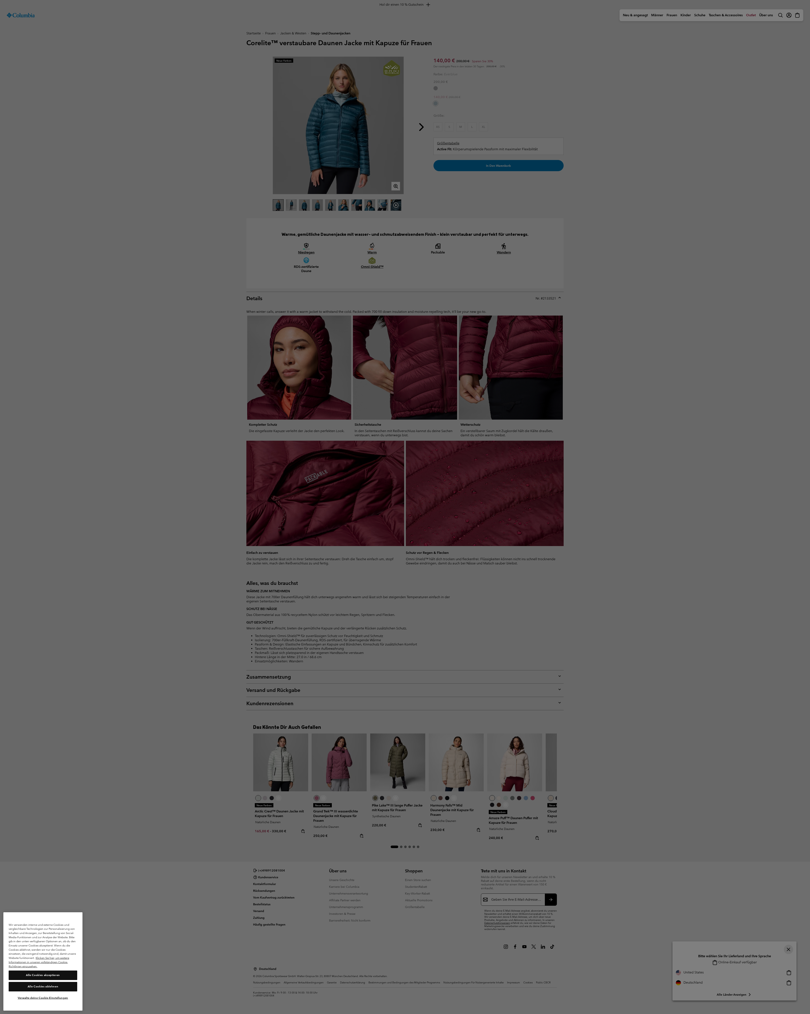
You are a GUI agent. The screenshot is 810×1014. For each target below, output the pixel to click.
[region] (42, 961)
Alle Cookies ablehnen (43, 986)
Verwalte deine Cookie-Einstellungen (43, 997)
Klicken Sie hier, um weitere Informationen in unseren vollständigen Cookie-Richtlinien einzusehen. (39, 962)
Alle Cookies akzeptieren (43, 975)
